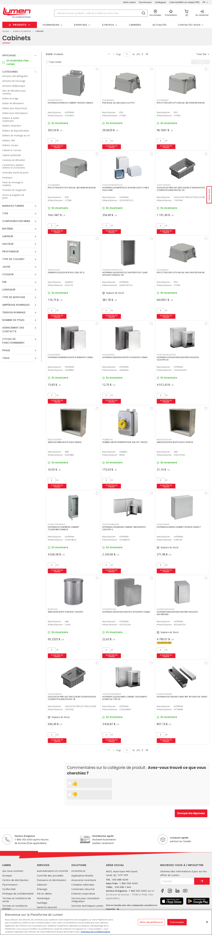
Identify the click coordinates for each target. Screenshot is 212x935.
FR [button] (204, 2)
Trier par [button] (201, 54)
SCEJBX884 (54, 185)
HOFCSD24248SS (111, 694)
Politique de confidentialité (18, 893)
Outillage (42, 902)
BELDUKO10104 (164, 439)
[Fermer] (207, 922)
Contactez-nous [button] (189, 24)
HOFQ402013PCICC (112, 270)
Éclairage (42, 889)
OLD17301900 (163, 185)
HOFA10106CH (55, 100)
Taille (6, 358)
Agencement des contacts (13, 329)
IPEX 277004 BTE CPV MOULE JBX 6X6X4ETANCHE (181, 102)
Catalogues (160, 2)
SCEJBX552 (163, 270)
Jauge (6, 266)
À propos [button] (108, 24)
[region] (106, 922)
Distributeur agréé (103, 835)
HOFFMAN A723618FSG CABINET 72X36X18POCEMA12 (63, 528)
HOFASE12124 (109, 609)
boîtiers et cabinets (22, 31)
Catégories (10, 71)
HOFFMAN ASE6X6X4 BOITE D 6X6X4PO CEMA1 (125, 357)
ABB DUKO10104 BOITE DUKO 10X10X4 (175, 442)
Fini (4, 282)
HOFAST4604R (164, 694)
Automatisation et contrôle (52, 870)
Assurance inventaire (83, 880)
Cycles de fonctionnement (13, 340)
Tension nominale (14, 312)
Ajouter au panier (57, 147)
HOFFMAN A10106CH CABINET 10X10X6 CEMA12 (70, 102)
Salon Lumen (129, 2)
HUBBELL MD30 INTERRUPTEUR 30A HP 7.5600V (125, 442)
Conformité (9, 889)
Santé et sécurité (47, 907)
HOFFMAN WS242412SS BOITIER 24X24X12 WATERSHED (177, 613)
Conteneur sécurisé (83, 889)
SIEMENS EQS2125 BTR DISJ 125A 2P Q (66, 272)
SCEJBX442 (108, 100)
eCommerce (78, 870)
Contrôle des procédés (50, 875)
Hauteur (8, 244)
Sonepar (7, 875)
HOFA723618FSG (56, 524)
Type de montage (13, 297)
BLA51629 (53, 609)
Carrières (135, 24)
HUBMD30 (107, 439)
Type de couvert (13, 259)
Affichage (9, 55)
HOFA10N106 (163, 524)
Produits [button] (19, 24)
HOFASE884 (54, 354)
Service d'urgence (25, 835)
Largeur (7, 236)
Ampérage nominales (16, 304)
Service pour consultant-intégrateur (85, 900)
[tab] (19, 55)
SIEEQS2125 (54, 270)
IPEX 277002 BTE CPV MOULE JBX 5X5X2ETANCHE (181, 272)
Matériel (7, 228)
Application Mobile (82, 875)
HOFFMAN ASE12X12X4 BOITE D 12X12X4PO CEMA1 (126, 612)
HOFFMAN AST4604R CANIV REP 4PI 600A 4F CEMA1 (182, 696)
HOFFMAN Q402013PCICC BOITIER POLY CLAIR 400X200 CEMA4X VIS (124, 273)
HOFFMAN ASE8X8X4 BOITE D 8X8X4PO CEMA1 (70, 357)
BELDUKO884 (55, 439)
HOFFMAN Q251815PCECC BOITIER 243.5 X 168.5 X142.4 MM (125, 188)
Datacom (42, 884)
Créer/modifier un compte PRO (184, 2)
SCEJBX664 (163, 100)
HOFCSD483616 (110, 524)
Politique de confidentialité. (95, 931)
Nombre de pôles (13, 320)
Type (5, 213)
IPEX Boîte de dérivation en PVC (118, 102)
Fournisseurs (145, 2)
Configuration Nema (16, 221)
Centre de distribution (15, 880)
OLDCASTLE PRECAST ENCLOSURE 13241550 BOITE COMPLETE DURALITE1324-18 (72, 698)
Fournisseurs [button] (51, 24)
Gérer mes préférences (151, 922)
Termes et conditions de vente (16, 900)
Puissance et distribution (51, 880)
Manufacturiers (13, 205)
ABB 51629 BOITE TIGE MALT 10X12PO (65, 612)
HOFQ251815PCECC (112, 185)
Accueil (5, 31)
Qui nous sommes (12, 870)
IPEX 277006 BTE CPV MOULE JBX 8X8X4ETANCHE (72, 187)
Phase (6, 350)
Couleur (8, 274)
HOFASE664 (108, 354)
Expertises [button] (80, 24)
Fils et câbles (44, 893)
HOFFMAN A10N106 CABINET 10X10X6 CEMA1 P (179, 527)
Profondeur (10, 251)
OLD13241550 (55, 694)
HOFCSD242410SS (166, 354)
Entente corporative (83, 893)
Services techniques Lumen (87, 905)
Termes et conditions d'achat (14, 907)
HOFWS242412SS (166, 609)
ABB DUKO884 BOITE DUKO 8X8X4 (64, 442)
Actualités (160, 24)
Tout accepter (177, 922)
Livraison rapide (179, 837)
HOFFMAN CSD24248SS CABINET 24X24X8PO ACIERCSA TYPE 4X (124, 698)
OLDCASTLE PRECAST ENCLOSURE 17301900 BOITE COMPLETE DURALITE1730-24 (181, 188)
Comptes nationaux (82, 884)
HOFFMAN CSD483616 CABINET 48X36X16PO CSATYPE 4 (124, 528)
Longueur (8, 289)
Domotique (43, 898)
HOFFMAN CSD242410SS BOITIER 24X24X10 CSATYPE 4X (178, 358)
